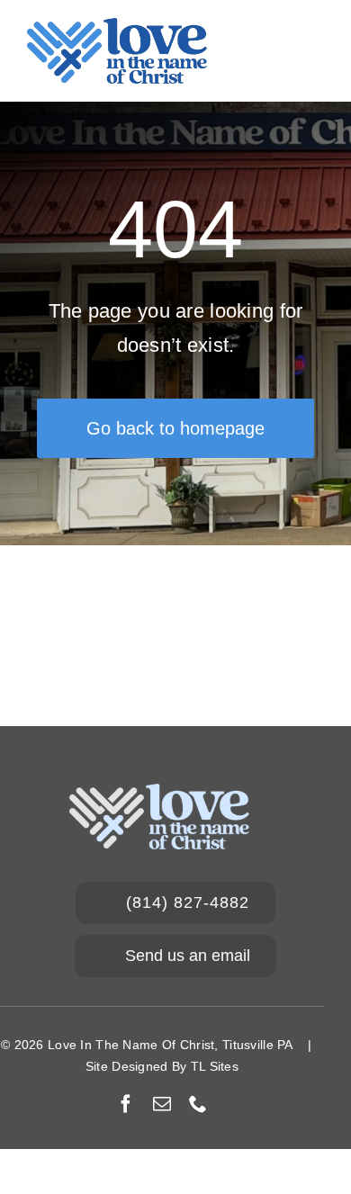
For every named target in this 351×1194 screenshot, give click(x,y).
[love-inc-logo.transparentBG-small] (117, 26)
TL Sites (214, 1066)
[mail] (162, 1104)
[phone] (198, 1104)
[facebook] (126, 1104)
